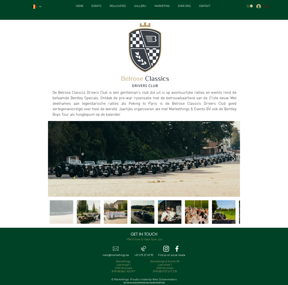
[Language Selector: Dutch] (36, 6)
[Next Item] (233, 159)
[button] (250, 6)
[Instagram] (166, 249)
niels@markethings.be (116, 255)
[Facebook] (177, 249)
